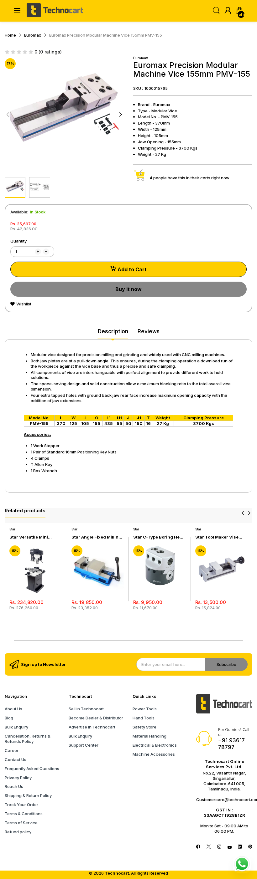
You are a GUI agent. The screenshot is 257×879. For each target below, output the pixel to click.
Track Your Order (21, 804)
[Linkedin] (240, 847)
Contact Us (15, 759)
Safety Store (144, 726)
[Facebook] (198, 847)
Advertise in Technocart (92, 726)
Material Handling (149, 735)
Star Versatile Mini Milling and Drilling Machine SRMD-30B (30, 537)
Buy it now (128, 289)
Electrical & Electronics (155, 745)
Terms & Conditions (24, 813)
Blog (9, 717)
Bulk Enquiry (16, 726)
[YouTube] (230, 847)
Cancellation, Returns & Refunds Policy (27, 738)
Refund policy (18, 831)
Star (12, 529)
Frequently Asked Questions (32, 768)
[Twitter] (209, 847)
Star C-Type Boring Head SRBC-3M (159, 537)
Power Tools (145, 708)
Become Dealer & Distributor (96, 717)
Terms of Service (21, 822)
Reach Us (14, 786)
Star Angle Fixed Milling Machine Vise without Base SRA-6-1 (96, 537)
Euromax (140, 58)
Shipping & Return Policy (28, 795)
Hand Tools (144, 717)
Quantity (18, 240)
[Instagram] (219, 847)
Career (11, 750)
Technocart (117, 873)
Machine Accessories (154, 754)
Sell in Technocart (86, 708)
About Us (13, 708)
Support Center (83, 745)
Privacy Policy (18, 777)
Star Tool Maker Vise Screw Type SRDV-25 (217, 537)
